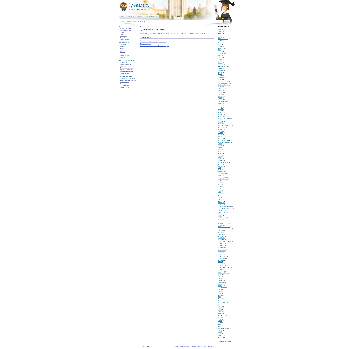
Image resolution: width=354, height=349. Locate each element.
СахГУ (220, 275)
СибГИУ (220, 282)
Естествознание (124, 42)
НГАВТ (220, 182)
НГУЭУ (220, 195)
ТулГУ (220, 306)
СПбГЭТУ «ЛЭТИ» (223, 267)
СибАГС (220, 278)
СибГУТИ (221, 287)
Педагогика (123, 66)
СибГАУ (220, 280)
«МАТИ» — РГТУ (223, 223)
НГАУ (219, 184)
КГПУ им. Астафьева (224, 125)
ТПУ (219, 169)
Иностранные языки (125, 28)
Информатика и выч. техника (127, 78)
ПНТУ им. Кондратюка (225, 208)
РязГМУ (220, 230)
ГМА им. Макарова (224, 85)
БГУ (219, 44)
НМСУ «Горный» (223, 173)
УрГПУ (220, 313)
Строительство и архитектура (128, 80)
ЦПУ (219, 334)
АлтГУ (220, 31)
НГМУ (220, 188)
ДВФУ (220, 98)
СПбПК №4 (221, 203)
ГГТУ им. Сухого (223, 81)
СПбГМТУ (221, 243)
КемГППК (221, 109)
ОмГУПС (220, 201)
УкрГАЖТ (221, 308)
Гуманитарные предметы (127, 26)
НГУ (219, 193)
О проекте (131, 17)
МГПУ (220, 146)
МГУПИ (220, 160)
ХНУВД (220, 326)
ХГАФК (220, 322)
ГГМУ (219, 79)
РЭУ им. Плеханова (224, 227)
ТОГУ (219, 299)
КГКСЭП (220, 116)
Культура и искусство (125, 30)
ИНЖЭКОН (221, 238)
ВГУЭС (220, 59)
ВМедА (220, 63)
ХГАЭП (220, 321)
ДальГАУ (220, 88)
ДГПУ (219, 87)
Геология (122, 52)
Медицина (122, 57)
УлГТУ (220, 310)
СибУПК (220, 289)
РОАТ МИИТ (222, 212)
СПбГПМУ (221, 245)
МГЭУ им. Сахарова (224, 142)
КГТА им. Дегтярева (224, 118)
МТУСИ (220, 166)
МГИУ (220, 151)
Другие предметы (124, 39)
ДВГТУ (220, 94)
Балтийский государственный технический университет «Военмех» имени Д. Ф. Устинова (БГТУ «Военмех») (172, 33)
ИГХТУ (220, 105)
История (122, 32)
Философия (123, 38)
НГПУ (219, 190)
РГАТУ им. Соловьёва (224, 228)
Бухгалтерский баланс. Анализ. (149, 40)
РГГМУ (220, 216)
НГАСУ (220, 186)
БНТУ (219, 52)
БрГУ (219, 55)
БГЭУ (219, 50)
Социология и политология (127, 68)
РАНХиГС (221, 210)
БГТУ (219, 42)
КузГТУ (220, 138)
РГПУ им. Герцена (223, 217)
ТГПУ (219, 304)
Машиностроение (124, 82)
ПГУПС (220, 205)
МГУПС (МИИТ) (223, 162)
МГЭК (220, 144)
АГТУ (219, 35)
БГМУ (220, 40)
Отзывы (140, 17)
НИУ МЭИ (221, 171)
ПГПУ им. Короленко (224, 206)
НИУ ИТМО (221, 271)
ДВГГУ (220, 90)
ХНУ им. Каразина (223, 328)
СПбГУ (220, 252)
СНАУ (219, 293)
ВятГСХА (221, 70)
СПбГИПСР (221, 240)
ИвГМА (220, 103)
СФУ (219, 291)
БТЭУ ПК (220, 53)
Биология (122, 53)
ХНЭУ (220, 332)
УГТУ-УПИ (221, 315)
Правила (203, 346)
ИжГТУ (220, 107)
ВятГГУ (220, 72)
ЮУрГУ (220, 337)
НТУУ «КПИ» (222, 177)
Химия (121, 50)
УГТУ (219, 319)
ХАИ (219, 168)
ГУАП (219, 254)
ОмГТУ (220, 199)
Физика (122, 48)
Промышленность (125, 85)
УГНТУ (220, 317)
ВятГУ (220, 74)
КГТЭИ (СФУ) (222, 129)
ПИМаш (220, 269)
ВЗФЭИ (220, 68)
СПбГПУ (220, 247)
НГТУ (219, 192)
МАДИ (220, 149)
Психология (123, 34)
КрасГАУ (220, 122)
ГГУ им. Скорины (223, 83)
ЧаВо (122, 17)
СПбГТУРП (221, 251)
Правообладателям (195, 346)
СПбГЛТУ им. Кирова (224, 241)
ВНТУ (219, 57)
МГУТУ (220, 164)
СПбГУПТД (221, 258)
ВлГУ (219, 61)
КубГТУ (220, 133)
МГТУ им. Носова (223, 140)
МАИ (219, 147)
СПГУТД (220, 263)
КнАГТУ (220, 120)
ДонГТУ (220, 99)
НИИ (219, 197)
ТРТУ (219, 297)
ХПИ (219, 175)
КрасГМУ (221, 123)
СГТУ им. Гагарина (224, 273)
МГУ (219, 157)
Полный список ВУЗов (224, 341)
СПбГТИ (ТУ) (222, 249)
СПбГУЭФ (221, 265)
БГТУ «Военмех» (223, 39)
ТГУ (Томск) (221, 302)
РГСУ (219, 221)
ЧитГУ (220, 335)
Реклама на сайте (184, 346)
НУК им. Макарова (223, 179)
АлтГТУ (220, 29)
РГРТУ (220, 232)
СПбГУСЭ (221, 260)
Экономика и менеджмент (127, 71)
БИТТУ (220, 37)
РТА (219, 214)
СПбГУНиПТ (222, 256)
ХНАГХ (220, 324)
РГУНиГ (220, 225)
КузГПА (220, 136)
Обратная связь (211, 346)
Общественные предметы (127, 60)
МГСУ (220, 155)
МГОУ (220, 153)
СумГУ (220, 295)
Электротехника (124, 84)
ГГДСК (220, 75)
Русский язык (123, 36)
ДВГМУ (220, 92)
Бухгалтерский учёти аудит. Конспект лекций (153, 42)
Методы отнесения (145, 44)
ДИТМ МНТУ (222, 101)
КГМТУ (220, 112)
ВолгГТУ (220, 64)
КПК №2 (220, 131)
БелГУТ (220, 48)
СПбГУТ (220, 262)
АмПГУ (220, 33)
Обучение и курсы (151, 17)
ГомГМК (220, 77)
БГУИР (220, 46)
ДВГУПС (220, 96)
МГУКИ (220, 158)
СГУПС (220, 286)
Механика (122, 46)
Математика (123, 44)
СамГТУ (220, 234)
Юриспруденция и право (126, 69)
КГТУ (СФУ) (221, 127)
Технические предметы (126, 76)
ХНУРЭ (220, 330)
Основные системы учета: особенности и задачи (154, 46)
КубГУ (220, 134)
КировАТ (220, 114)
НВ (219, 181)
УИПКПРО (221, 311)
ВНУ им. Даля (222, 66)
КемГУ (220, 111)
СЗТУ (219, 276)
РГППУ (220, 219)
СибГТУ (220, 284)
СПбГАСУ (221, 236)
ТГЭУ (219, 300)
